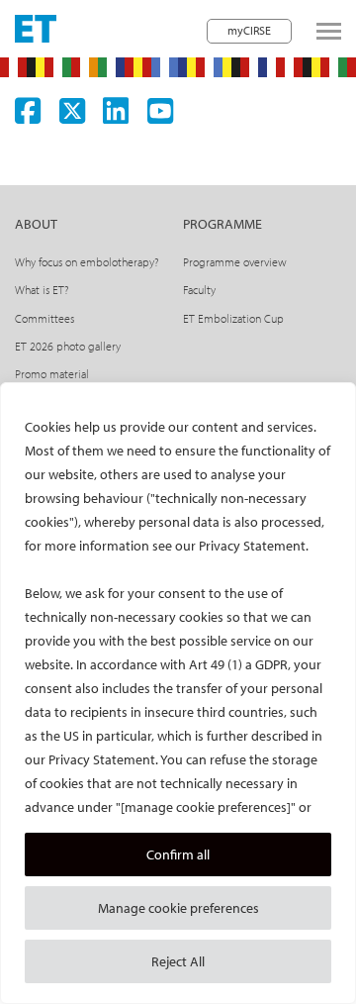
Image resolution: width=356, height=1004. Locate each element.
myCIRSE (249, 30)
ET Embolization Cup (233, 318)
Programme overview (235, 261)
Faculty (199, 289)
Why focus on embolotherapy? (87, 261)
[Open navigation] (328, 31)
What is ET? (42, 289)
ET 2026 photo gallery (68, 346)
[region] (178, 693)
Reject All (178, 961)
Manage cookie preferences (178, 908)
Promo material (52, 373)
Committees (44, 318)
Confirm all (178, 854)
